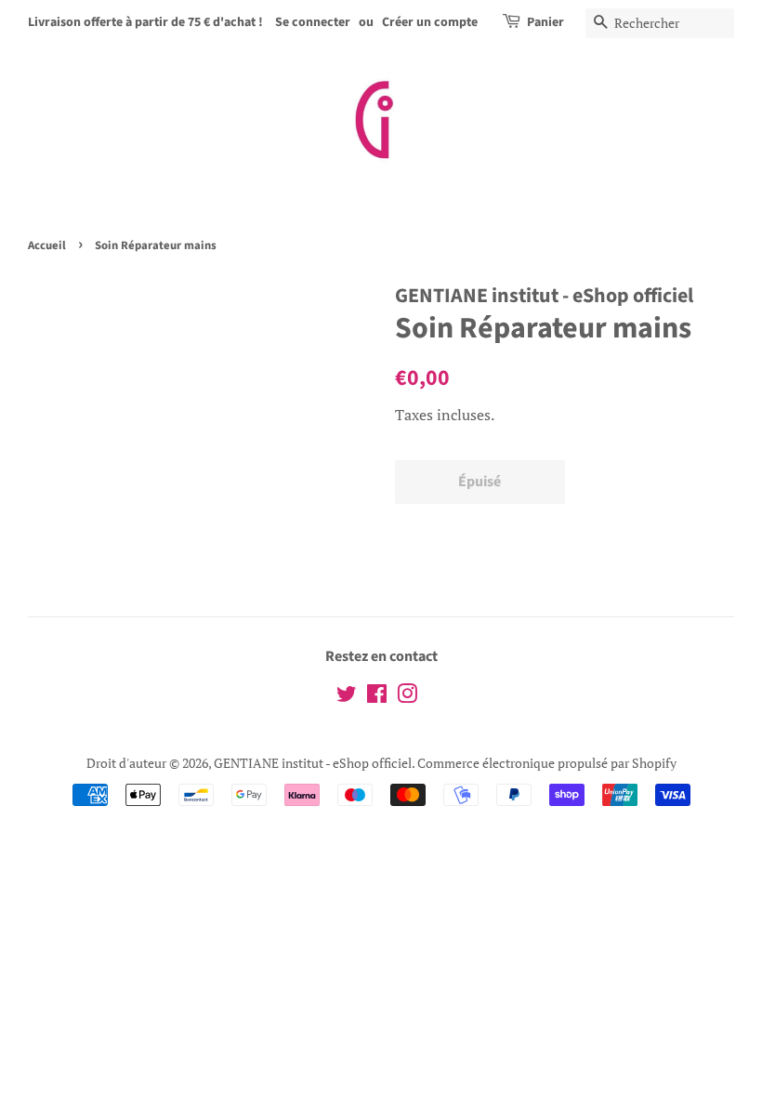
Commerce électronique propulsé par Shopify (547, 763)
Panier (545, 22)
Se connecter (312, 22)
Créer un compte (430, 22)
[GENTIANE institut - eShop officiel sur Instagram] (407, 697)
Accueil (47, 245)
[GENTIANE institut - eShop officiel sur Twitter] (346, 697)
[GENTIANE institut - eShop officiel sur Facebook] (377, 697)
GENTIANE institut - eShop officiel (313, 763)
